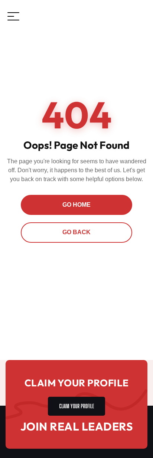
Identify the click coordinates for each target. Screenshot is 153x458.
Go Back (76, 232)
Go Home (76, 205)
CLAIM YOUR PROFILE (76, 405)
